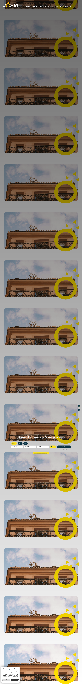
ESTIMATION (35, 6)
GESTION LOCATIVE (42, 6)
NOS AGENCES (50, 6)
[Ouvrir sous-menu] (31, 6)
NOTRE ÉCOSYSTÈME (59, 6)
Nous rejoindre (68, 6)
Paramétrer (6, 679)
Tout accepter (15, 679)
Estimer (25, 443)
